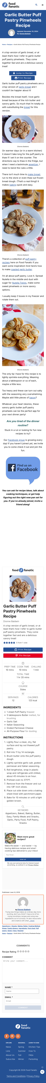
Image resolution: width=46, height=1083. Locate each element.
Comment (7, 957)
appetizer (33, 164)
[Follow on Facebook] (6, 1036)
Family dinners (12, 928)
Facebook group (16, 440)
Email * (9, 997)
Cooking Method (34, 926)
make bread (34, 174)
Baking (20, 926)
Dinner (4, 928)
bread (27, 107)
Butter (25, 926)
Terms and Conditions (16, 1076)
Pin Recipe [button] (25, 655)
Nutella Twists (19, 282)
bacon (32, 397)
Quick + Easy (12, 931)
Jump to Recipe (24, 73)
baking (13, 184)
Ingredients (23, 928)
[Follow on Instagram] (18, 1036)
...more (31, 921)
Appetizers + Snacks (9, 926)
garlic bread (25, 87)
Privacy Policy (33, 1076)
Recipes (9, 44)
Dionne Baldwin (25, 33)
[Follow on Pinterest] (12, 1036)
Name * (9, 987)
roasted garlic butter (21, 269)
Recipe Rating (9, 951)
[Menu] (43, 5)
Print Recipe (24, 78)
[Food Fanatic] (16, 5)
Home (4, 44)
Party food (31, 928)
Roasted (20, 931)
